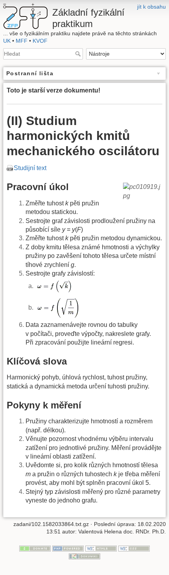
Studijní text (30, 168)
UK (7, 41)
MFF (22, 41)
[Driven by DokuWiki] (84, 556)
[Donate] (35, 548)
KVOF (40, 41)
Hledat (79, 53)
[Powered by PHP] (68, 548)
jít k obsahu (151, 7)
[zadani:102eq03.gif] (57, 307)
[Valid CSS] (134, 548)
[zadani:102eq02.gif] (54, 286)
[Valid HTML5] (101, 548)
